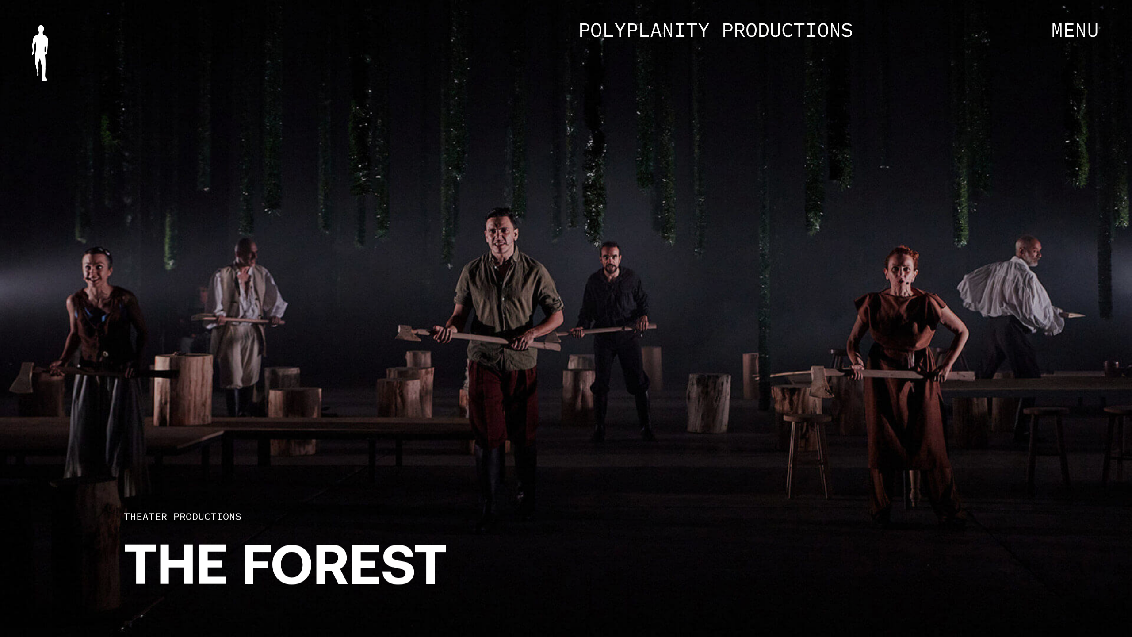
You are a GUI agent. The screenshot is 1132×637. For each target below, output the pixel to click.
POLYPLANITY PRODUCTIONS (715, 29)
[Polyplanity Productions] (40, 53)
